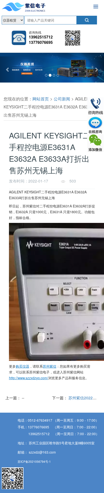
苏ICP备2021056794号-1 (34, 461)
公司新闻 (62, 99)
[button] (8, 69)
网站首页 (40, 99)
